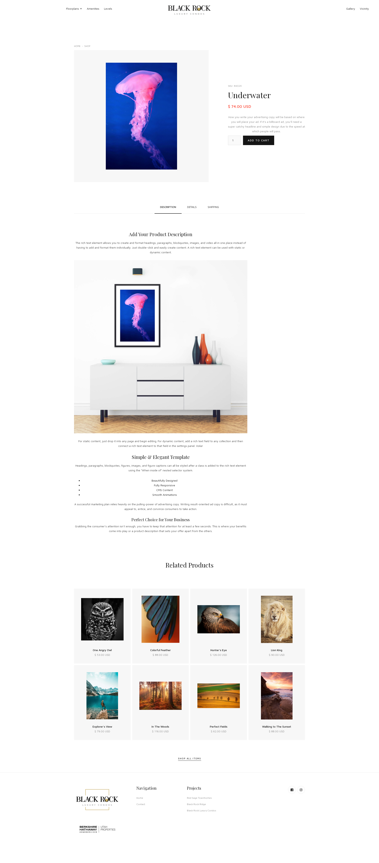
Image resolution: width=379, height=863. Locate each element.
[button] (74, 8)
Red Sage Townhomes (199, 797)
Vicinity (364, 8)
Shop (87, 46)
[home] (189, 8)
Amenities (93, 8)
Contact (140, 804)
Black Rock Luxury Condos (201, 810)
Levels (108, 8)
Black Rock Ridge (196, 804)
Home (77, 46)
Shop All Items (189, 758)
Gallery (350, 8)
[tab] (168, 207)
